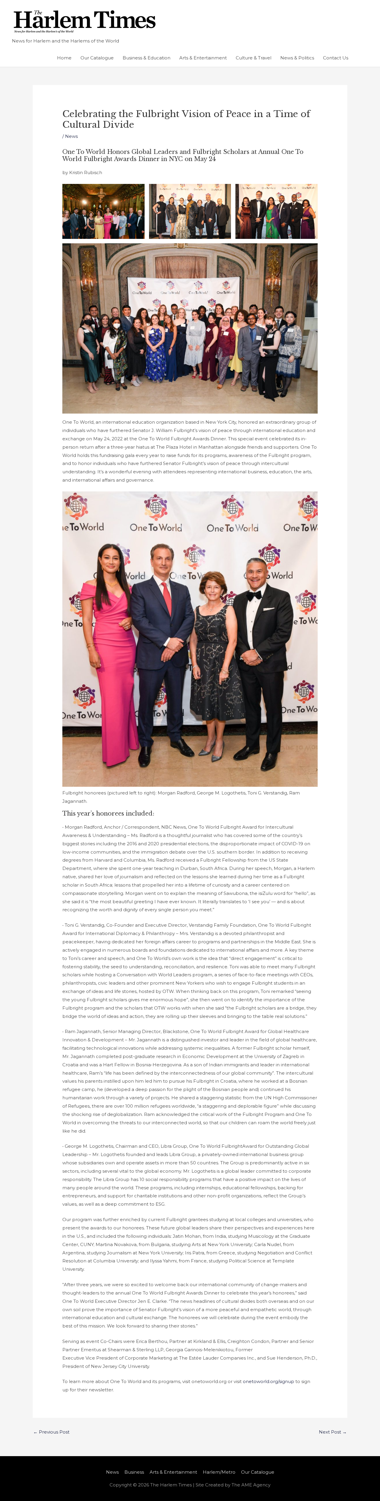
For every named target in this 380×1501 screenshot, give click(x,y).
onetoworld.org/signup (268, 1381)
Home (64, 58)
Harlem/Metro (219, 1472)
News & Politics (297, 58)
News (71, 136)
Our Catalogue (97, 58)
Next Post (333, 1432)
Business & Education (146, 58)
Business (134, 1472)
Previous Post (51, 1432)
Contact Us (335, 58)
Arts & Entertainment (203, 58)
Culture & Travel (253, 58)
